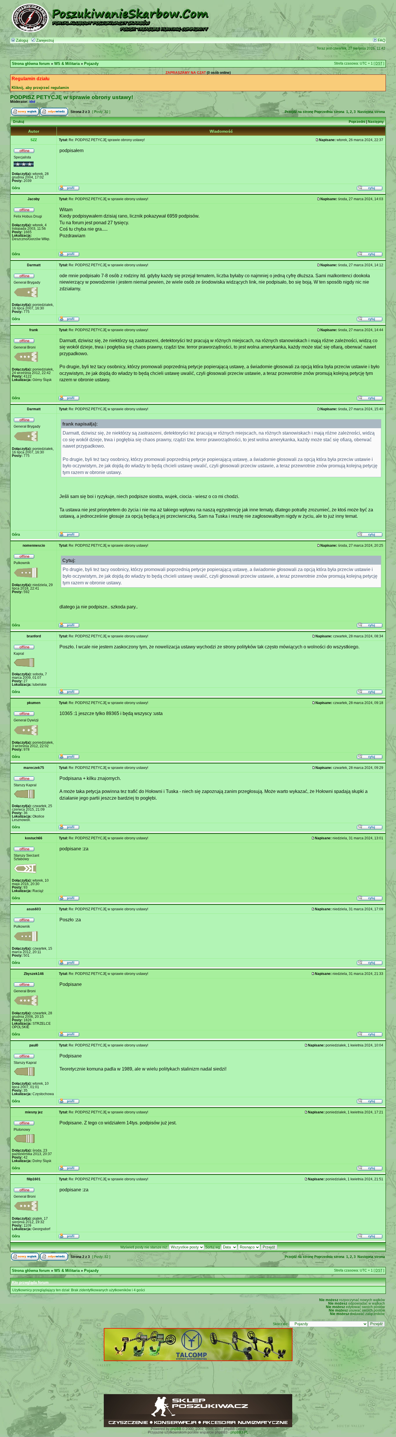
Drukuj (18, 121)
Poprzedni (357, 121)
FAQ (381, 41)
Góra (16, 188)
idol (32, 101)
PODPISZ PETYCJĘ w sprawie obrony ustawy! (71, 97)
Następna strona (371, 112)
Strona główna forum (31, 64)
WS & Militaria (67, 64)
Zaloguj (21, 41)
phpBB (175, 1429)
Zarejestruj (44, 41)
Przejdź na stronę (299, 112)
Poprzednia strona (329, 112)
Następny (376, 121)
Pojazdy (91, 64)
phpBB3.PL (239, 1432)
